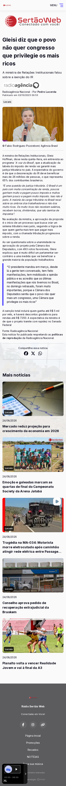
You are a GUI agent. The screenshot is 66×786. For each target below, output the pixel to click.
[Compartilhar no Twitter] (33, 353)
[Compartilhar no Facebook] (26, 353)
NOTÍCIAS (33, 756)
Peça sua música (33, 763)
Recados (33, 749)
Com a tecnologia (28, 779)
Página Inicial (33, 735)
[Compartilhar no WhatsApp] (40, 353)
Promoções (33, 742)
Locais (7, 101)
